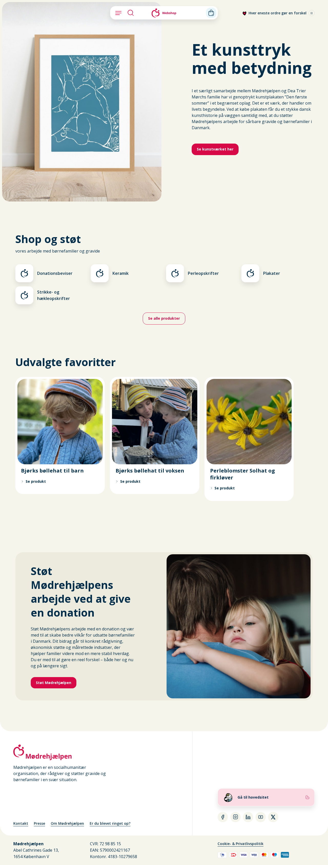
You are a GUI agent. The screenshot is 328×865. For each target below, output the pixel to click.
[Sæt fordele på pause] (312, 13)
